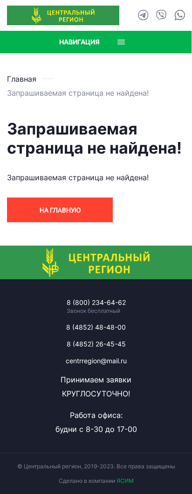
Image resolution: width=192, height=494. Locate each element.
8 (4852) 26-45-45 (96, 344)
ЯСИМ (125, 480)
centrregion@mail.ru (96, 361)
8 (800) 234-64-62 (96, 302)
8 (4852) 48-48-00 (96, 327)
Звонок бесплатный (93, 311)
